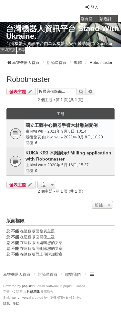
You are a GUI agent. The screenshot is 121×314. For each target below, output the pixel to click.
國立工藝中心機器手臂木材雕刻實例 (61, 125)
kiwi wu (36, 131)
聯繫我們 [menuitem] (73, 274)
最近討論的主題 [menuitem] (109, 19)
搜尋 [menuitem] (21, 50)
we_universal (21, 297)
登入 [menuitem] (94, 7)
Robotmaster (28, 79)
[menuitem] (6, 303)
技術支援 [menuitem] (8, 50)
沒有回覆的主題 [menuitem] (90, 19)
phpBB (27, 286)
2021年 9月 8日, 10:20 (83, 137)
